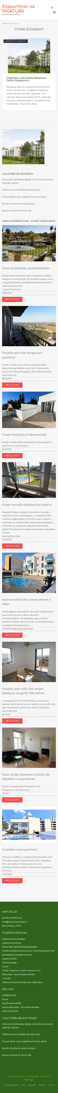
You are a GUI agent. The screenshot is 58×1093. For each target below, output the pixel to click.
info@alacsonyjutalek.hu (14, 922)
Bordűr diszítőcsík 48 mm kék (16, 211)
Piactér (42, 1085)
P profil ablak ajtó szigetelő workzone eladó (24, 197)
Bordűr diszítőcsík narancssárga (18, 204)
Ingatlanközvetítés (11, 1003)
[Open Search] (52, 8)
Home (5, 23)
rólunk (51, 1085)
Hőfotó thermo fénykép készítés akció (21, 190)
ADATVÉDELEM (10, 1011)
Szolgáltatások (11, 1085)
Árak (23, 1085)
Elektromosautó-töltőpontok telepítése (22, 982)
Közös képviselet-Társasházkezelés (19, 947)
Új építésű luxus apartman (19, 849)
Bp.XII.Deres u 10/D (11, 926)
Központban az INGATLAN (18, 8)
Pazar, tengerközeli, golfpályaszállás (26, 268)
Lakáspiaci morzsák (15, 41)
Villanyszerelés (9, 963)
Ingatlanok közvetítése (13, 939)
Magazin (32, 1085)
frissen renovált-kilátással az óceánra (27, 504)
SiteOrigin (29, 1080)
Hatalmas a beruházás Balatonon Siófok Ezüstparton (26, 79)
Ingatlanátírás (9, 959)
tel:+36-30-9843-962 (12, 918)
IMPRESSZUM (9, 995)
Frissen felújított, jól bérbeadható (24, 434)
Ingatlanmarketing (11, 943)
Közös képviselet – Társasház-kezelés (20, 1007)
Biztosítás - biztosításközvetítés (18, 974)
